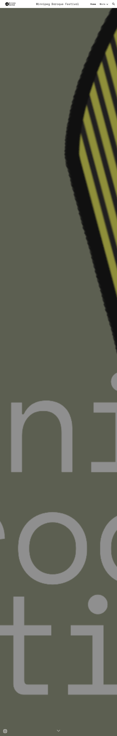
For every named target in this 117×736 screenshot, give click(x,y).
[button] (113, 4)
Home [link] (93, 4)
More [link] (102, 4)
